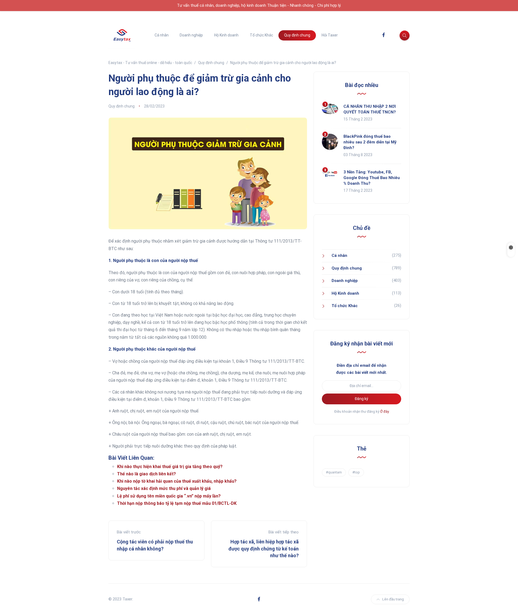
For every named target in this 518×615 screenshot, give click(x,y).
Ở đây (384, 411)
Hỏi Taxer (330, 35)
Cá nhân (162, 35)
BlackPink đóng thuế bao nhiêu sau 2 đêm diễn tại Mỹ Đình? (370, 142)
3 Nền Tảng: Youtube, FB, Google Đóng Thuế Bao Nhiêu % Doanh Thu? (371, 178)
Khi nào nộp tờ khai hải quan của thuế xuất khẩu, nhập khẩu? (177, 481)
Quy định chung (297, 35)
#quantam (334, 472)
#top (356, 472)
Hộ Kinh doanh (226, 35)
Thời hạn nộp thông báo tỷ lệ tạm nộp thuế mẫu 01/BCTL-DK (177, 503)
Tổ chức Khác (261, 35)
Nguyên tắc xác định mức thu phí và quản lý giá (164, 488)
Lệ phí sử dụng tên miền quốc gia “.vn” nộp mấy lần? (169, 496)
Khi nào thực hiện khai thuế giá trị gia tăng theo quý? (170, 466)
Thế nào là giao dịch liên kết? (146, 473)
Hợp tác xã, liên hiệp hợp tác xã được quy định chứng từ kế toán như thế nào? (264, 548)
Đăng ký (361, 398)
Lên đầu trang (393, 599)
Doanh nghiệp (191, 35)
